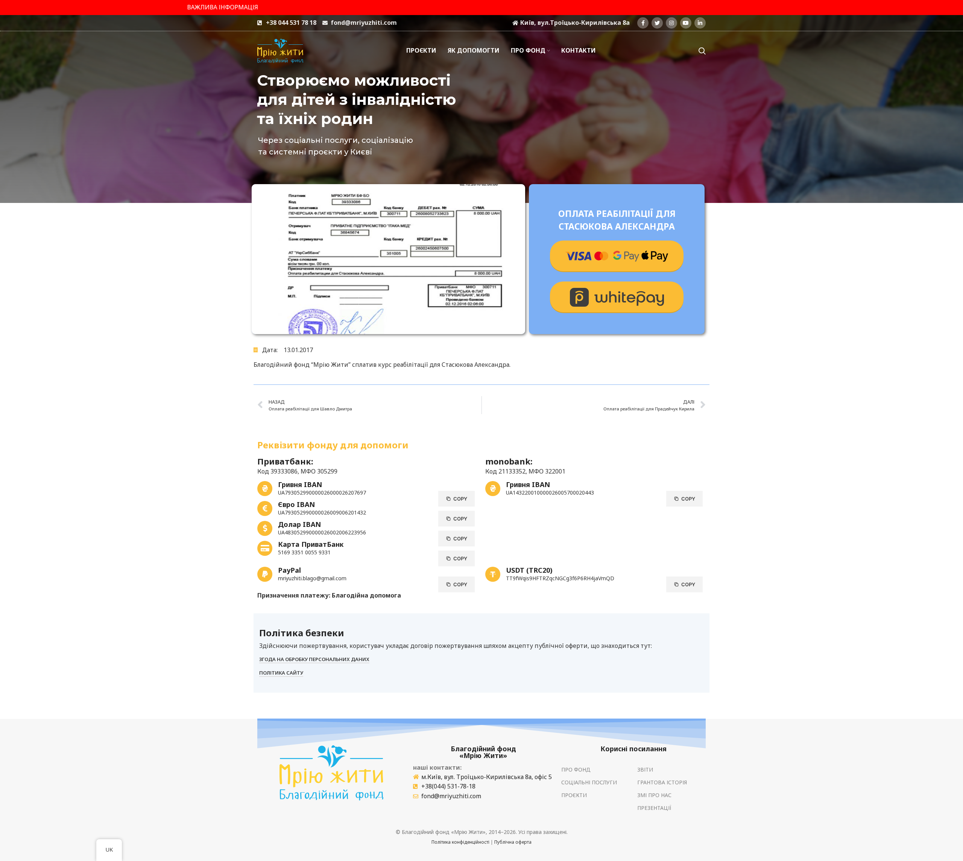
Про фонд (576, 769)
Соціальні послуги (589, 782)
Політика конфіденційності (460, 842)
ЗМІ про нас (654, 795)
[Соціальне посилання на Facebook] (643, 23)
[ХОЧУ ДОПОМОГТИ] (617, 256)
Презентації (654, 807)
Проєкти (574, 795)
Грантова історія (662, 782)
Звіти (645, 769)
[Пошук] (702, 50)
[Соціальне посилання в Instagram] (671, 23)
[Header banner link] (481, 7)
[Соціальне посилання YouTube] (685, 23)
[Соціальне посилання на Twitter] (657, 23)
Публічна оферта (513, 842)
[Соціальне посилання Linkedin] (700, 23)
